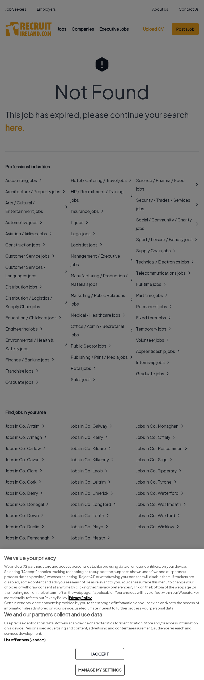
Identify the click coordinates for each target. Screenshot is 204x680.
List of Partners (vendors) (25, 640)
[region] (102, 614)
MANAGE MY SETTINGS (100, 669)
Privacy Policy (80, 598)
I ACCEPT (100, 653)
